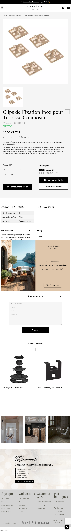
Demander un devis (53, 180)
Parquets (22, 502)
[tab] (17, 230)
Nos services (5, 508)
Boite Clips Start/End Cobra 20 (49, 388)
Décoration (22, 505)
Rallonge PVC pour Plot (12, 388)
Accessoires (23, 508)
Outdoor (22, 511)
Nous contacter (59, 514)
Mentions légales (42, 505)
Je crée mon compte (25, 481)
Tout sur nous (5, 499)
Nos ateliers (5, 502)
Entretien (41, 236)
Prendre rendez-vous (17, 186)
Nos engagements (7, 505)
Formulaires (41, 508)
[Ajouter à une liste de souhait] (67, 111)
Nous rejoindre (6, 511)
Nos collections (24, 499)
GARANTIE (7, 230)
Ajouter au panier (53, 186)
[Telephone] (67, 527)
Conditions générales (44, 501)
